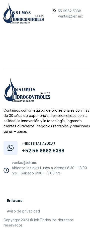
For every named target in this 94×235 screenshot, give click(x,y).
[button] (46, 51)
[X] (51, 185)
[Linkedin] (62, 185)
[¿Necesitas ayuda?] (11, 148)
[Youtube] (40, 185)
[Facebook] (29, 185)
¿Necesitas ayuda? (38, 143)
